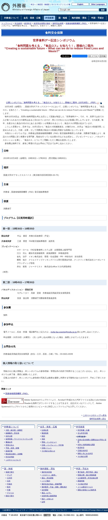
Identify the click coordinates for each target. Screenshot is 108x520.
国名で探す (10, 496)
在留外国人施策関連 (49, 496)
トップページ (6, 23)
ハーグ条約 (46, 481)
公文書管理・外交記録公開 (88, 478)
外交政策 (18, 23)
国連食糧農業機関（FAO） (77, 23)
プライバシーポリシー (38, 510)
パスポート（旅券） (49, 475)
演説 (43, 439)
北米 (8, 481)
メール (94, 56)
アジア (9, 475)
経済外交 (28, 23)
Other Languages (98, 4)
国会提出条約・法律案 (14, 454)
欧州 (8, 487)
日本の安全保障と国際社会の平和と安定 (92, 441)
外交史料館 (10, 457)
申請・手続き (82, 468)
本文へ (33, 4)
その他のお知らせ (48, 451)
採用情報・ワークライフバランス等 (19, 439)
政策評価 (9, 451)
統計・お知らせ (47, 499)
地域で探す (10, 472)
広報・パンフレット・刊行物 (53, 445)
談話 (43, 436)
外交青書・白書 (83, 430)
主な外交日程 (83, 433)
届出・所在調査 (47, 478)
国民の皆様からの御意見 (87, 490)
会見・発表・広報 (48, 427)
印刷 (104, 56)
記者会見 (45, 430)
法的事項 (7, 510)
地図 (48, 515)
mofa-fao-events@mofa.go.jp (64, 332)
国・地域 (8, 468)
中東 (8, 490)
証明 (43, 502)
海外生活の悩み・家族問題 (52, 484)
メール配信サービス (85, 487)
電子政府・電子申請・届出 (88, 472)
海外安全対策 (47, 472)
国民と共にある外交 (85, 453)
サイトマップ (56, 4)
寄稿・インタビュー (49, 442)
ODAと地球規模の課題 (86, 445)
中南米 (9, 484)
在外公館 (9, 436)
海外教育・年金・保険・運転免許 (54, 487)
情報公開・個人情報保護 (87, 475)
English (80, 4)
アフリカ (10, 493)
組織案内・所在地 (12, 433)
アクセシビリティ (20, 510)
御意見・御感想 (44, 4)
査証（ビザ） (47, 493)
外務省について (11, 427)
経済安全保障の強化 (42, 23)
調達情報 (81, 481)
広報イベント (47, 448)
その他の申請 (83, 484)
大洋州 (9, 478)
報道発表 (45, 433)
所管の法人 (10, 445)
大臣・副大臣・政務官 (14, 430)
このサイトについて (13, 460)
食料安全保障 (57, 23)
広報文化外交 (83, 451)
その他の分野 (83, 456)
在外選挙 (45, 490)
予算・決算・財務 (12, 448)
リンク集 (67, 4)
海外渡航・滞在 (47, 468)
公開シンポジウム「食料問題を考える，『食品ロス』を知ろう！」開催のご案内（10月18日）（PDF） (51, 102)
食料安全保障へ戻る (97, 419)
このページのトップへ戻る (95, 415)
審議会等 (9, 442)
